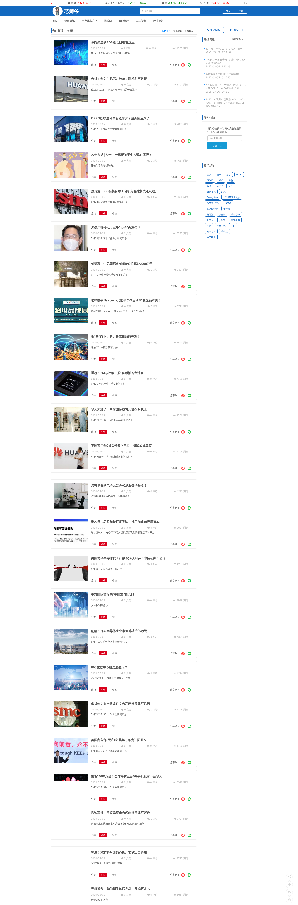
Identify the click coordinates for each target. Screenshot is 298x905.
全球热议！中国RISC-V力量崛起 (223, 67)
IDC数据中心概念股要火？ (109, 667)
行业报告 (158, 20)
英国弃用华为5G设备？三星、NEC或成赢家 (121, 445)
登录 (228, 10)
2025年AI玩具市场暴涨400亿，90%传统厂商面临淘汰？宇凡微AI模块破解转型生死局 (225, 96)
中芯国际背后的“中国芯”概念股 (112, 594)
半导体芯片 (88, 20)
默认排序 (166, 30)
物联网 (108, 20)
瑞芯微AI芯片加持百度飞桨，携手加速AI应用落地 (125, 522)
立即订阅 (217, 145)
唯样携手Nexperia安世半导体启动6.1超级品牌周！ (126, 300)
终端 (103, 64)
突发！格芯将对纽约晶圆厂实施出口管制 (119, 852)
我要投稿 (214, 30)
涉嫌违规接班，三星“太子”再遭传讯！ (117, 227)
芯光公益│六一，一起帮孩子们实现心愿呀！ (121, 155)
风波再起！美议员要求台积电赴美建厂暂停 (120, 813)
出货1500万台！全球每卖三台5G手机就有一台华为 (126, 776)
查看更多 (236, 39)
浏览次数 (177, 30)
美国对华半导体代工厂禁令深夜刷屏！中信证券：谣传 (128, 558)
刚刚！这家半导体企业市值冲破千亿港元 (119, 631)
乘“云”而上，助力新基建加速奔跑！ (115, 336)
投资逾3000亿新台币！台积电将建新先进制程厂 (124, 191)
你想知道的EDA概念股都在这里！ (114, 42)
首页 (55, 20)
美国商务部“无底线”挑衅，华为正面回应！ (120, 740)
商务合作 (238, 30)
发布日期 (189, 30)
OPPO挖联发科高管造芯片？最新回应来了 (120, 118)
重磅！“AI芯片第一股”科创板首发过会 (117, 373)
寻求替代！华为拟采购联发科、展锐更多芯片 (122, 889)
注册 (241, 10)
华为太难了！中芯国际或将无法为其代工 (119, 409)
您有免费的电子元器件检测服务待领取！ (119, 485)
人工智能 (141, 20)
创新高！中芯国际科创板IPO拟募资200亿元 (121, 264)
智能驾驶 (124, 20)
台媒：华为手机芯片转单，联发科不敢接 (119, 78)
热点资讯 (69, 20)
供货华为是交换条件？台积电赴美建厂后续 (120, 703)
